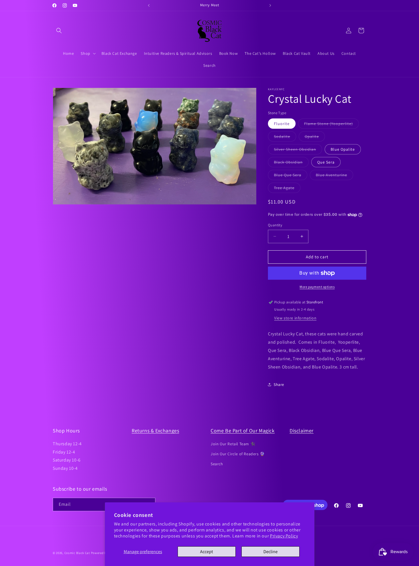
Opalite (315, 138)
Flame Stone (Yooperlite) (331, 125)
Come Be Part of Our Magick (243, 430)
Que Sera (326, 162)
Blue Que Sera (290, 176)
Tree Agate (287, 189)
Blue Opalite (343, 149)
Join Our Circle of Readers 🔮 (238, 453)
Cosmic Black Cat (77, 553)
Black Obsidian (291, 163)
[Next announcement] (270, 5)
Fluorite (282, 123)
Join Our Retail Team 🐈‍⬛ (233, 443)
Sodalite (285, 138)
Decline (270, 552)
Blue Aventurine (334, 176)
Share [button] (279, 384)
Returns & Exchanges (155, 430)
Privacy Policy (284, 536)
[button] (59, 30)
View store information (295, 318)
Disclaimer (302, 430)
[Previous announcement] (149, 5)
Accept (206, 552)
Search (217, 463)
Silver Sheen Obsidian (298, 150)
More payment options (317, 287)
